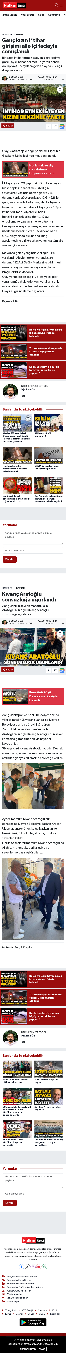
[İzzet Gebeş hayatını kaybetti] (48, 1069)
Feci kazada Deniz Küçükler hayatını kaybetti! (13, 1142)
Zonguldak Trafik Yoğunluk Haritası (25, 1287)
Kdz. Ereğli (27, 14)
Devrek (20, 588)
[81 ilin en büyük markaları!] (48, 422)
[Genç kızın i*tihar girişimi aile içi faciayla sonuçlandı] (33, 103)
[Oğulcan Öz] (10, 391)
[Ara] (56, 5)
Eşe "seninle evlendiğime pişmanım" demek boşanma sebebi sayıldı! (48, 499)
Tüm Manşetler (14, 1294)
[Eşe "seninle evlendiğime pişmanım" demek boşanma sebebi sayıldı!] (48, 485)
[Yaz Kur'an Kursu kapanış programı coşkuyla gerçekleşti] (48, 1129)
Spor (41, 14)
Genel (19, 34)
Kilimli (8, 1314)
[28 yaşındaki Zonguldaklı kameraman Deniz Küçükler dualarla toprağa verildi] (17, 1096)
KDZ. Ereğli (27, 1310)
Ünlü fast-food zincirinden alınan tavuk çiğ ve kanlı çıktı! (16, 499)
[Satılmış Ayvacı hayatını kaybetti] (48, 1096)
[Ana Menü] (61, 5)
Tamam (42, 1349)
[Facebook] (21, 1266)
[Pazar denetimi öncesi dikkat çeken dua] (17, 1069)
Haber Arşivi (13, 1301)
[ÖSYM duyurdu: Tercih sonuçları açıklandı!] (48, 455)
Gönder (9, 559)
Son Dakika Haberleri (17, 1298)
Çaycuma (54, 14)
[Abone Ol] (62, 126)
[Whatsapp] (44, 1266)
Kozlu (55, 1310)
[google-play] (33, 1323)
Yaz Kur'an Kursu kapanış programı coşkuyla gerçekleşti (48, 1142)
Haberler (7, 34)
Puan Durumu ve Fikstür (19, 1291)
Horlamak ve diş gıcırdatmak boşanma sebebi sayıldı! (15, 469)
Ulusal (42, 1314)
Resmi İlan (55, 1314)
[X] (27, 1266)
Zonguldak (9, 14)
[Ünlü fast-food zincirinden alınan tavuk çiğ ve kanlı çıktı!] (17, 485)
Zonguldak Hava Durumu (19, 1280)
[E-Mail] (23, 396)
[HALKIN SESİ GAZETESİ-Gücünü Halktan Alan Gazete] (14, 5)
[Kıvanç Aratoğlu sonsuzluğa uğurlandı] (33, 647)
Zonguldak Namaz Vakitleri (20, 1283)
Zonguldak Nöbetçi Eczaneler (22, 1276)
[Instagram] (33, 1266)
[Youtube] (38, 1266)
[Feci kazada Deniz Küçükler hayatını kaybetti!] (17, 1129)
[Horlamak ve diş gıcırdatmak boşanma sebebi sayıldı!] (17, 455)
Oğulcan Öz (28, 389)
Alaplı (31, 1314)
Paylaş (9, 126)
